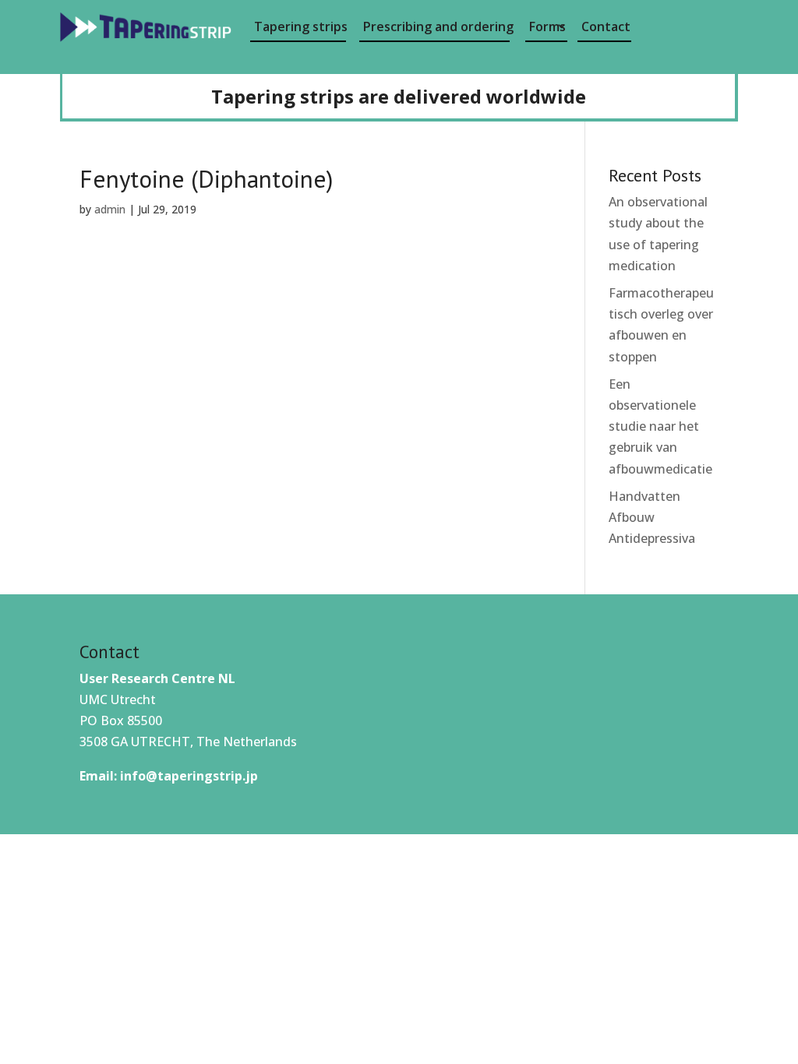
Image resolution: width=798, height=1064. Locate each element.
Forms (547, 26)
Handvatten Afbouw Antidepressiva (652, 517)
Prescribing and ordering (436, 26)
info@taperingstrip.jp (189, 775)
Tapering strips (300, 26)
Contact (605, 26)
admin (109, 209)
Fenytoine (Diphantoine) (206, 179)
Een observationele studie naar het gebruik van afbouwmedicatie (660, 426)
